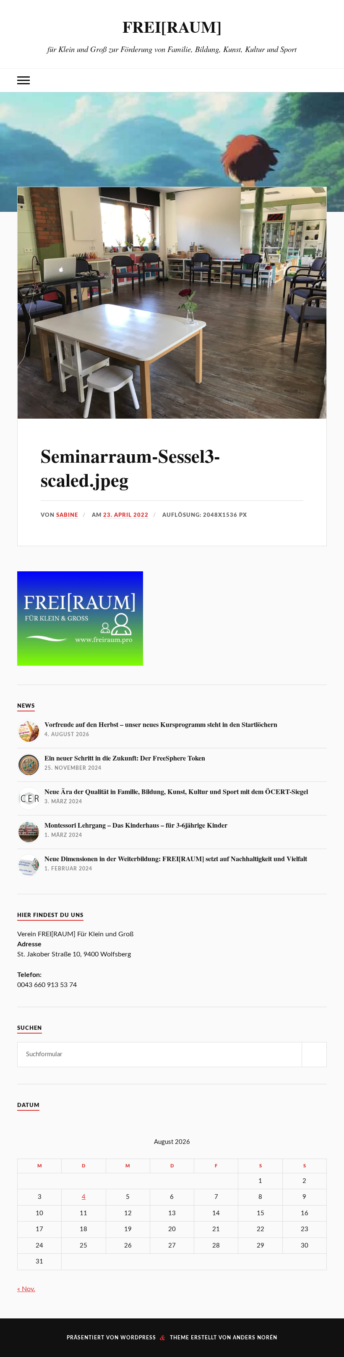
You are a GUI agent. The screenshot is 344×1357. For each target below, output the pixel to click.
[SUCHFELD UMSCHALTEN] (320, 80)
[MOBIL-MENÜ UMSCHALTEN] (23, 80)
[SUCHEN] (314, 1054)
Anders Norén (255, 1337)
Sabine (67, 515)
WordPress (138, 1337)
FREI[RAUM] (172, 26)
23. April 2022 (126, 515)
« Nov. (26, 1289)
